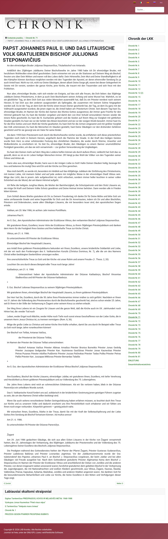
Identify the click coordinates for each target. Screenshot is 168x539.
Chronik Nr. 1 (133, 46)
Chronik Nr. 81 (134, 356)
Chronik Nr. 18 (134, 109)
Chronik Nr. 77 (134, 341)
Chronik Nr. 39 (134, 191)
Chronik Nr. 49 (134, 231)
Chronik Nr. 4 (133, 57)
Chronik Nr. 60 (134, 274)
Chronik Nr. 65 (134, 293)
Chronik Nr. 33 (134, 168)
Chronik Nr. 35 (134, 175)
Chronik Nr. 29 (134, 152)
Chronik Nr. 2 (133, 50)
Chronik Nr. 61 (134, 278)
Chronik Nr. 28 (134, 148)
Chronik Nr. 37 (134, 183)
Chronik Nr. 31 (134, 160)
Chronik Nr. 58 (134, 266)
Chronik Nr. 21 (134, 120)
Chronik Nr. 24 (134, 132)
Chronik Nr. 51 (134, 238)
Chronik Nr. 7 (133, 69)
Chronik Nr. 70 (134, 313)
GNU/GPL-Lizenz (34, 532)
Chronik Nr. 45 (134, 215)
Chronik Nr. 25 (134, 136)
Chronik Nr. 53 (134, 246)
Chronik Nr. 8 (133, 73)
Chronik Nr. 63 (134, 286)
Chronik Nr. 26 (134, 140)
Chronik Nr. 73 (134, 325)
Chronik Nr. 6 (133, 65)
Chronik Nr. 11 (134, 85)
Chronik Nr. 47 (134, 223)
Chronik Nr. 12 (134, 89)
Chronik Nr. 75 (134, 333)
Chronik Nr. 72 (134, 321)
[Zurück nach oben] (163, 534)
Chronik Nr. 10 (134, 81)
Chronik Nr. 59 (134, 270)
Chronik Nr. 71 (134, 317)
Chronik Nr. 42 (134, 203)
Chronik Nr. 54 (134, 250)
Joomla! (7, 532)
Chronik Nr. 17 (134, 105)
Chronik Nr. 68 (134, 305)
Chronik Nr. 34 (134, 172)
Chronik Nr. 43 (134, 207)
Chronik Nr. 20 (134, 116)
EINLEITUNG (133, 360)
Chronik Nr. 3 (133, 53)
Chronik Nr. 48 (134, 227)
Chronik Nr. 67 (134, 301)
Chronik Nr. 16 (134, 101)
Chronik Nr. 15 (134, 97)
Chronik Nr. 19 (134, 113)
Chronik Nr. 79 (134, 349)
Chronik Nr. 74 (134, 329)
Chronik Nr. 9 (133, 77)
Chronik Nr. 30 (134, 156)
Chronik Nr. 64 (134, 290)
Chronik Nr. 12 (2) (135, 93)
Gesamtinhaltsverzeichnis (139, 364)
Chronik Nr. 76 (134, 337)
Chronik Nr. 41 (134, 199)
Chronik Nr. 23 (134, 128)
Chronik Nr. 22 (134, 124)
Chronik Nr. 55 (134, 254)
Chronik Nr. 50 (134, 234)
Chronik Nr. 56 (134, 258)
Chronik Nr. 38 (134, 187)
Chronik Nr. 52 (134, 242)
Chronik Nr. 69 (134, 309)
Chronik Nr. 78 (134, 345)
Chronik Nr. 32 (134, 164)
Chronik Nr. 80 (134, 353)
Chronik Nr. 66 (134, 297)
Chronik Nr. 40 (134, 195)
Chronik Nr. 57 (134, 262)
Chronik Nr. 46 (134, 219)
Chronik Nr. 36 (134, 179)
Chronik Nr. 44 (134, 211)
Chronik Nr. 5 (133, 61)
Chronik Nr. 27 (134, 144)
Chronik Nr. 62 (134, 282)
